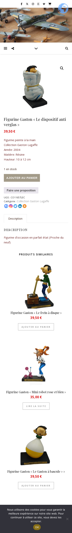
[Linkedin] (20, 206)
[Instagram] (11, 206)
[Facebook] (6, 206)
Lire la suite (36, 406)
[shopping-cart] (49, 4)
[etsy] (38, 4)
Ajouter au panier (21, 177)
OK (37, 527)
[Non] (67, 519)
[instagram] (33, 4)
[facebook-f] (22, 4)
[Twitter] (15, 206)
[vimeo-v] (44, 4)
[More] (24, 206)
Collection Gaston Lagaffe (33, 201)
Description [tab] (15, 218)
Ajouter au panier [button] (36, 326)
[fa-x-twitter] (27, 4)
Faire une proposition (21, 190)
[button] (61, 68)
